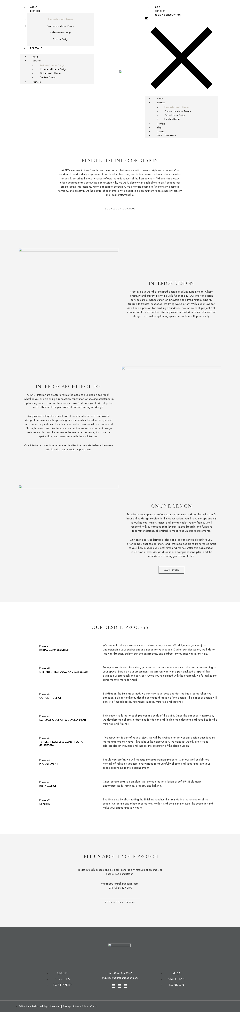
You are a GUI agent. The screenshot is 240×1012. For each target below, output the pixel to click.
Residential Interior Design (60, 19)
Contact (160, 131)
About (35, 56)
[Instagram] (114, 986)
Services (35, 11)
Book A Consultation (168, 15)
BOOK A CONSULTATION (120, 208)
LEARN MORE (171, 569)
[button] (57, 52)
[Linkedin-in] (125, 986)
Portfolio (36, 48)
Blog (159, 127)
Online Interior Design (60, 32)
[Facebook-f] (119, 986)
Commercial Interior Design (60, 26)
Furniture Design (60, 39)
